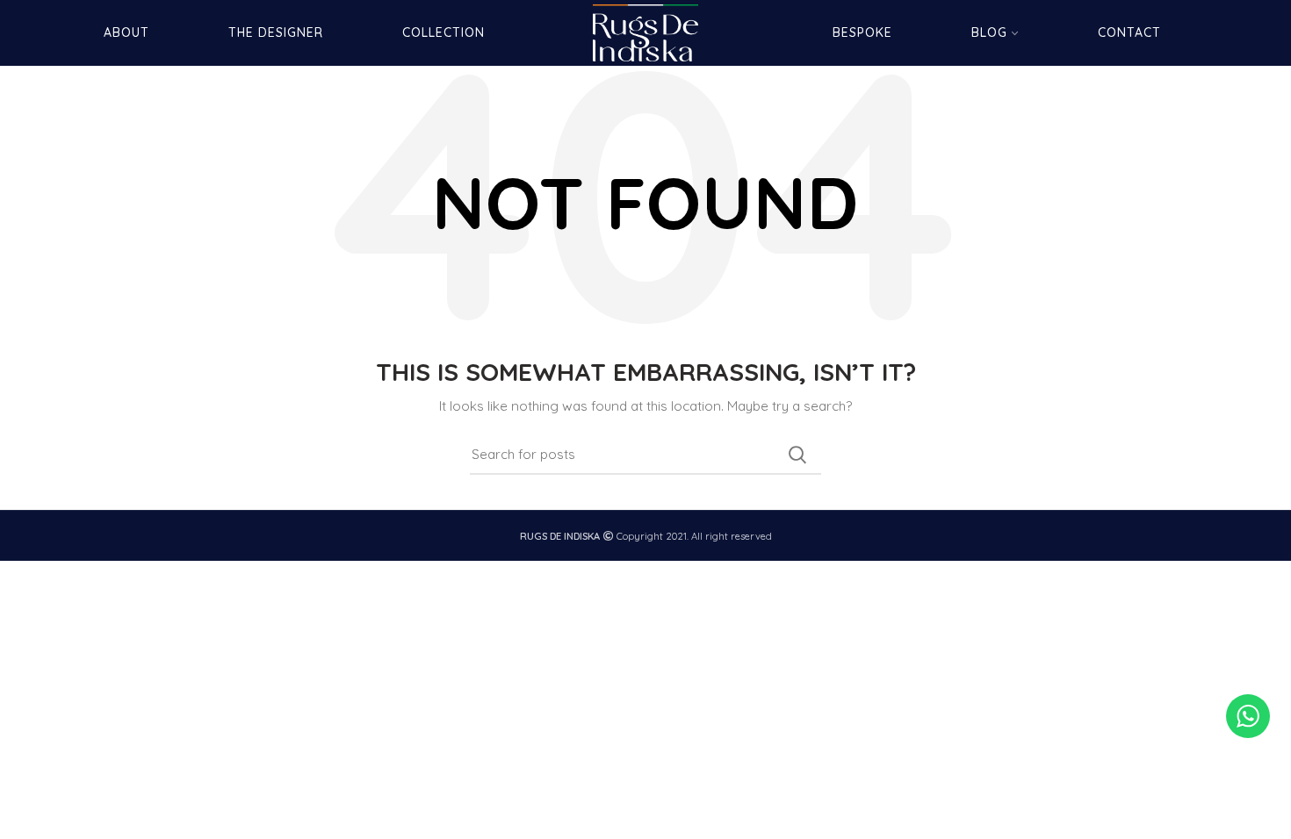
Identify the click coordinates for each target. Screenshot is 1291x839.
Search (797, 454)
